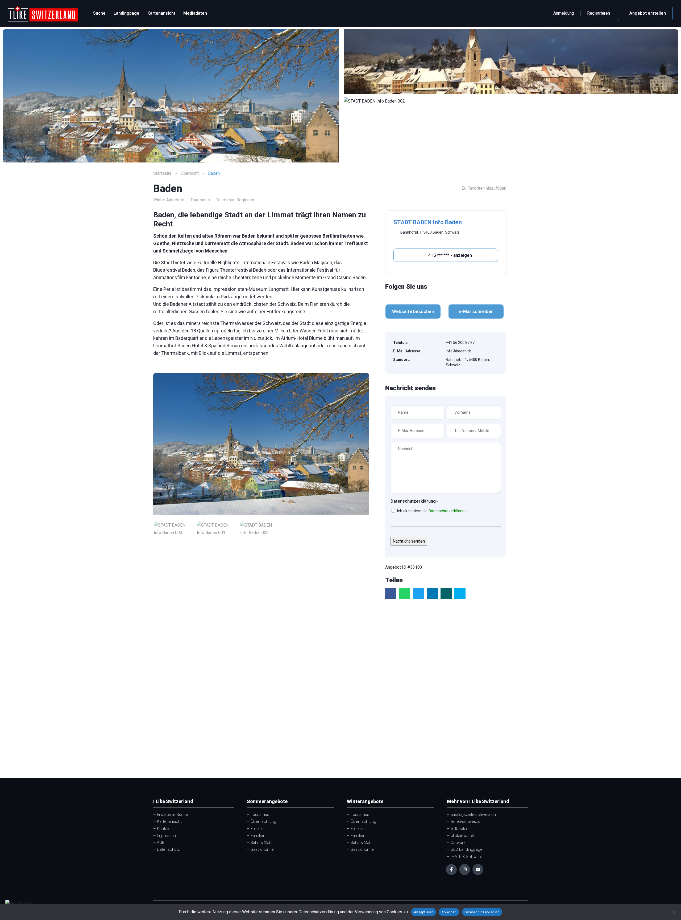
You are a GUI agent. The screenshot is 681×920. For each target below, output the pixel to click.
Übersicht (190, 173)
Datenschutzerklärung (448, 510)
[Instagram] (464, 869)
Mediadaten (195, 13)
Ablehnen (448, 912)
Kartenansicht (161, 13)
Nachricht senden (409, 541)
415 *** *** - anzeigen (449, 255)
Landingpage (126, 13)
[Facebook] (451, 869)
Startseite (162, 173)
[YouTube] (477, 869)
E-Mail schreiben (476, 311)
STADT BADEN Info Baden (427, 222)
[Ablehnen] (674, 912)
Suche (99, 13)
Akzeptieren (423, 912)
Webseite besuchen (413, 311)
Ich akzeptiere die (432, 510)
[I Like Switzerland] (43, 13)
